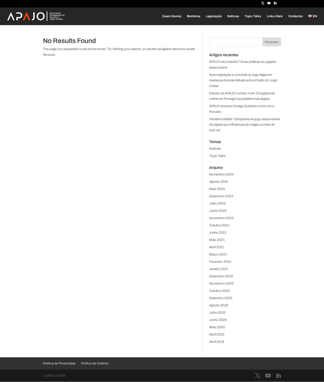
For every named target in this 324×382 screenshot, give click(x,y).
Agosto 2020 (218, 305)
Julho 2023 (217, 203)
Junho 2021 (218, 232)
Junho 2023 (218, 210)
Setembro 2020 (220, 298)
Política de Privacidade (59, 363)
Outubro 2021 (219, 225)
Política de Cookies (95, 363)
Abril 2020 (216, 334)
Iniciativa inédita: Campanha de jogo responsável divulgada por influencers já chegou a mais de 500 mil (244, 124)
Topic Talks (253, 16)
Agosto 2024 (218, 181)
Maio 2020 (217, 327)
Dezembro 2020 (221, 276)
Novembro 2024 (221, 174)
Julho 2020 (217, 312)
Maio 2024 (217, 189)
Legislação (214, 16)
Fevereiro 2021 (220, 261)
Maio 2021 (217, 240)
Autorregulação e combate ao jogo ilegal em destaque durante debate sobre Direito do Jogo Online (243, 80)
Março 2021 (218, 254)
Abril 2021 (216, 247)
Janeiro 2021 (218, 269)
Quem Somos (171, 16)
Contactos (295, 16)
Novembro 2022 (221, 218)
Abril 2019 (216, 341)
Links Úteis (275, 16)
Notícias (233, 16)
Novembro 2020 (221, 283)
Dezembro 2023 (221, 196)
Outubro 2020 (219, 291)
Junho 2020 (218, 320)
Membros (193, 16)
